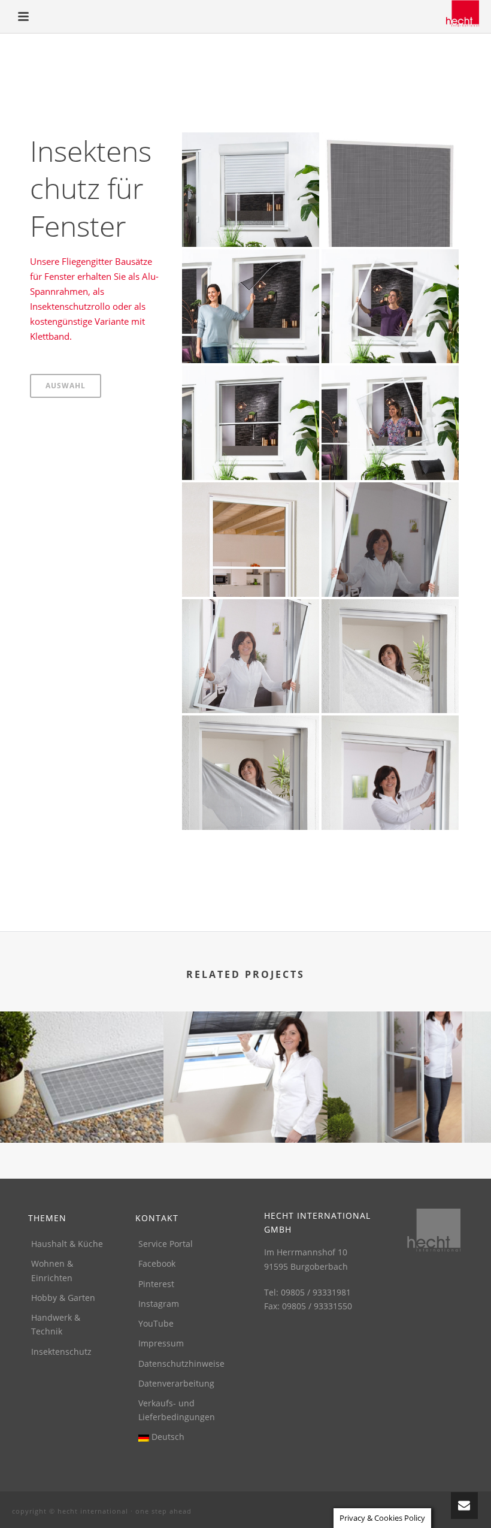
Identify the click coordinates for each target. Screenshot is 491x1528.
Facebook (156, 1263)
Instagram (158, 1303)
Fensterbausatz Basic (389, 380)
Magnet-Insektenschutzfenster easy (250, 257)
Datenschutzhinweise (181, 1363)
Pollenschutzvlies (390, 618)
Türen (409, 1110)
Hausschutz (82, 1110)
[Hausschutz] (81, 1059)
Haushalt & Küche (67, 1243)
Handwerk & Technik (55, 1324)
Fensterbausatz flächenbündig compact (389, 257)
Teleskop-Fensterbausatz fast (390, 146)
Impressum (161, 1343)
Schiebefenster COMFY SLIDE (250, 146)
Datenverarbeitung (176, 1383)
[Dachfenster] (245, 1059)
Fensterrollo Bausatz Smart (250, 380)
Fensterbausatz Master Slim (250, 613)
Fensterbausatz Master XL (250, 496)
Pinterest (156, 1284)
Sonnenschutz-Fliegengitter (250, 730)
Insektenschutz (61, 1351)
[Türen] (409, 1059)
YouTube (156, 1323)
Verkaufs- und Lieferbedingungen (176, 1410)
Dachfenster (245, 1110)
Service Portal (165, 1243)
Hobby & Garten (63, 1297)
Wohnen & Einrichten (52, 1270)
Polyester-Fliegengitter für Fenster (390, 724)
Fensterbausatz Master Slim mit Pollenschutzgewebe (390, 491)
